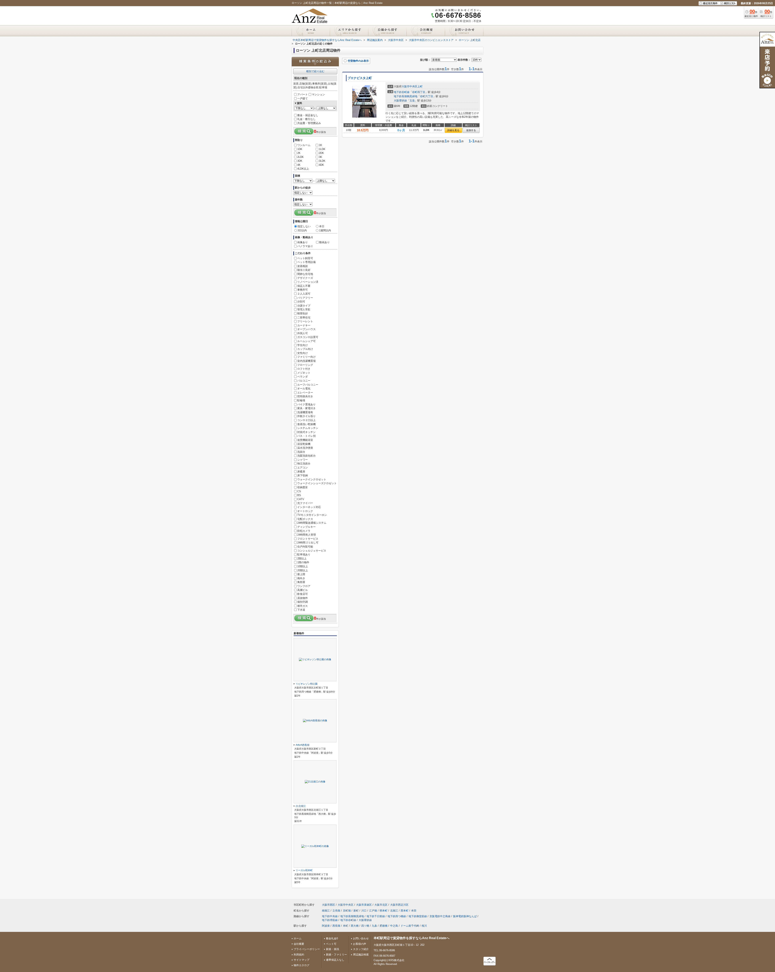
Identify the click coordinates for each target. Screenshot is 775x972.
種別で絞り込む (315, 71)
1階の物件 (303, 562)
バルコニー (303, 380)
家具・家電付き (306, 408)
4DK (321, 164)
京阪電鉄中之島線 (439, 916)
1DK (299, 149)
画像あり (302, 242)
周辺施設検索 (361, 954)
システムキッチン (307, 428)
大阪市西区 (328, 904)
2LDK (300, 157)
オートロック (305, 511)
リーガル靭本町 (304, 870)
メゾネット (303, 372)
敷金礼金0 (332, 938)
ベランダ (302, 376)
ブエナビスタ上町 (360, 78)
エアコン (302, 467)
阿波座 (326, 925)
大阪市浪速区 (364, 904)
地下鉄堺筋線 (330, 920)
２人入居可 (303, 293)
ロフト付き (303, 368)
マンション (318, 94)
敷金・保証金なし (307, 115)
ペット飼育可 (305, 258)
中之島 (394, 925)
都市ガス (302, 605)
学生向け (302, 345)
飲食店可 (302, 594)
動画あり (324, 242)
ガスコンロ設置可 (307, 337)
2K (299, 152)
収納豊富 (302, 487)
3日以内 (302, 230)
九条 (374, 925)
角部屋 (301, 582)
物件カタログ (301, 965)
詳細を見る (453, 130)
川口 (364, 910)
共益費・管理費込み (309, 123)
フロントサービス (307, 538)
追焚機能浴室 (305, 439)
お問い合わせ (361, 938)
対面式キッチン (306, 432)
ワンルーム (303, 145)
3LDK (322, 160)
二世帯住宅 (303, 317)
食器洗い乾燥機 (306, 424)
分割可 (301, 301)
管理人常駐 (303, 309)
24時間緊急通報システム (311, 522)
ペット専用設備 (306, 262)
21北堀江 (301, 806)
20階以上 (302, 570)
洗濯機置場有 (305, 412)
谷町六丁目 (426, 96)
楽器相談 (302, 266)
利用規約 (299, 954)
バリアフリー (305, 297)
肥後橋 (384, 925)
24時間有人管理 (306, 534)
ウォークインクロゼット (311, 479)
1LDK (322, 149)
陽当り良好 (303, 269)
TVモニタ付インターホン (312, 514)
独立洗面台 (303, 463)
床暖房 (301, 471)
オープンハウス (306, 329)
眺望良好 (302, 313)
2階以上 (302, 558)
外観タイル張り (306, 416)
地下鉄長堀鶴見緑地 (405, 96)
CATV (300, 499)
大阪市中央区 (409, 86)
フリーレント (305, 321)
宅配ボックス (305, 518)
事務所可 (302, 289)
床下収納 (302, 475)
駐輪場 (301, 400)
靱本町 (384, 910)
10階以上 (302, 566)
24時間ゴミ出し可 (307, 542)
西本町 (404, 910)
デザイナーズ (305, 278)
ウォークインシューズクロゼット (317, 483)
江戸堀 (373, 910)
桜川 (424, 925)
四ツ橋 (365, 925)
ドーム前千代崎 (410, 925)
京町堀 (347, 910)
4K (299, 164)
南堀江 (326, 910)
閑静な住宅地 (305, 273)
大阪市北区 (381, 904)
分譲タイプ (303, 305)
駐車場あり (303, 554)
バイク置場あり (306, 404)
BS (299, 495)
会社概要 (299, 943)
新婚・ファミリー (336, 954)
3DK (299, 160)
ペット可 (331, 943)
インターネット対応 (309, 507)
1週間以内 (325, 230)
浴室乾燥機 (303, 443)
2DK (321, 152)
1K (320, 145)
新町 (356, 910)
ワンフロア (303, 586)
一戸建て (302, 98)
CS (299, 491)
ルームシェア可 (306, 341)
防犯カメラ (303, 530)
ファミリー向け (306, 356)
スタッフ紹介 (361, 949)
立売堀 (336, 910)
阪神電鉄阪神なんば (465, 916)
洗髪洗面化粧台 (306, 455)
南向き (301, 578)
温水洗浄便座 (305, 447)
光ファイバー (305, 503)
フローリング (305, 364)
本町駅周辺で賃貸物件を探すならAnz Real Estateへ (411, 938)
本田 (413, 910)
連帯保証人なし (335, 959)
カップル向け (305, 348)
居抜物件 (302, 598)
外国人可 (302, 333)
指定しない (304, 226)
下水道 (301, 609)
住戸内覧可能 (305, 546)
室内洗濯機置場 (306, 360)
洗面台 (301, 451)
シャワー (302, 459)
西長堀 (336, 925)
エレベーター (305, 392)
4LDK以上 (303, 168)
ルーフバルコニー (307, 384)
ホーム (298, 938)
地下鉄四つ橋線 (397, 916)
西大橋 (355, 925)
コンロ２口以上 (306, 420)
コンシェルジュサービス (311, 550)
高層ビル (302, 589)
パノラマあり (305, 246)
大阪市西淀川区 (399, 904)
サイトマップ (301, 959)
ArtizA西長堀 (302, 745)
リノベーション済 (307, 281)
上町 (420, 86)
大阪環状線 (400, 100)
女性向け (302, 353)
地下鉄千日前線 (376, 916)
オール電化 (303, 388)
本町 (345, 925)
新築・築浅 (332, 949)
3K (320, 157)
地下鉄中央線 (330, 916)
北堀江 (394, 910)
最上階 (301, 574)
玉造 (412, 100)
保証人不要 (303, 285)
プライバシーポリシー (307, 949)
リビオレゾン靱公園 (306, 683)
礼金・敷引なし (306, 119)
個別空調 (302, 601)
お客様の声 (359, 943)
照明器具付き (305, 396)
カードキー (303, 325)
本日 (321, 226)
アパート (302, 94)
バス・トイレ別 (306, 435)
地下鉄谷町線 (401, 92)
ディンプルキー (306, 526)
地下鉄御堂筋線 (417, 916)
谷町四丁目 (418, 92)
